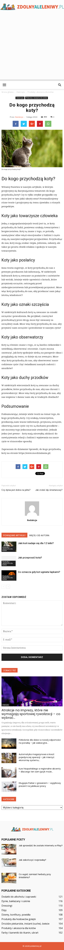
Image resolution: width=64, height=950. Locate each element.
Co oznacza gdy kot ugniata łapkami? (39, 571)
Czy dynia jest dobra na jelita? (16, 490)
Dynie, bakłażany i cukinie (15, 901)
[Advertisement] (32, 47)
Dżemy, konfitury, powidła (15, 914)
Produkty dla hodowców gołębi (18, 919)
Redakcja (19, 117)
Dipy (4, 910)
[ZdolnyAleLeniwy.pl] (32, 7)
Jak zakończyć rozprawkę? (32, 859)
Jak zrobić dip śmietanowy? (49, 490)
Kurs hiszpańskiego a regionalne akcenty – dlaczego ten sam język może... (40, 770)
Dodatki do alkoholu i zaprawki (18, 896)
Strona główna (7, 92)
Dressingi (6, 905)
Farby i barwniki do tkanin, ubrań (19, 932)
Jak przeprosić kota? (30, 557)
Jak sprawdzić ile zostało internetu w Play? (41, 845)
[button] (60, 85)
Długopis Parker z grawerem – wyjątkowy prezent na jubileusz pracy (40, 785)
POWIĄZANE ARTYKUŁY (14, 535)
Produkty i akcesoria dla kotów (36, 98)
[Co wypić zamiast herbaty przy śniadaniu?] (8, 878)
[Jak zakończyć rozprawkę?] (8, 863)
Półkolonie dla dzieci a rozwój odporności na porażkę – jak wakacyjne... (40, 741)
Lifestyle (5, 705)
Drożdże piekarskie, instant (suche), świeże (25, 923)
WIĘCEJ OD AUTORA (39, 535)
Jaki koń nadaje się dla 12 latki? (36, 543)
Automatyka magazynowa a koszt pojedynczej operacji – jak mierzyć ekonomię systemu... (36, 757)
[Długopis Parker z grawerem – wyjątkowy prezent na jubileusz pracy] (8, 787)
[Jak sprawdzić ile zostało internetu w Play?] (8, 849)
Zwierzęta (20, 98)
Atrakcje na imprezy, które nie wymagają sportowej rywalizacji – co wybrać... (30, 714)
